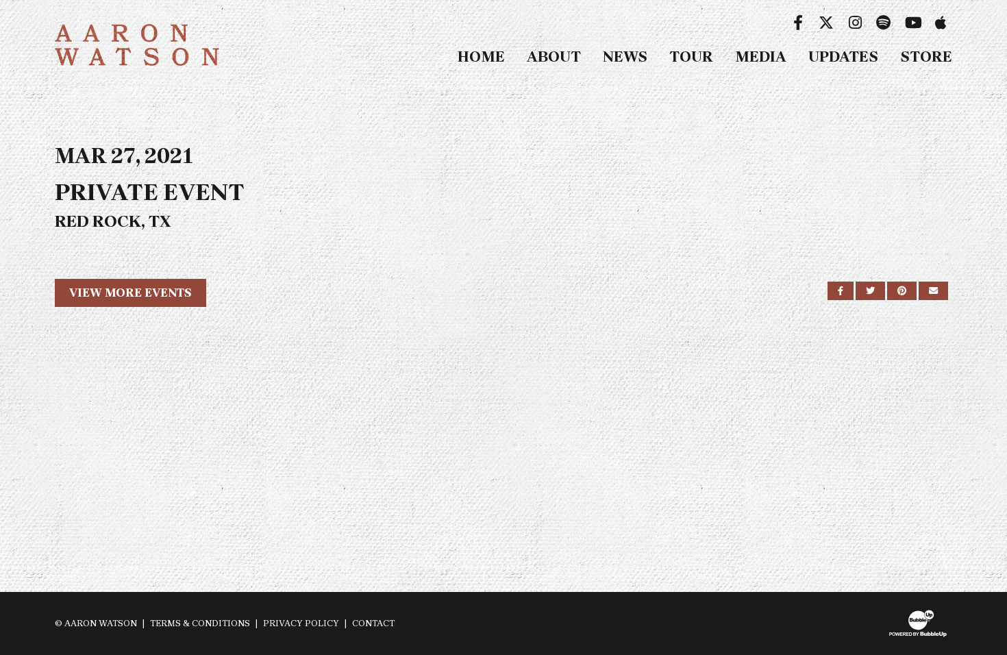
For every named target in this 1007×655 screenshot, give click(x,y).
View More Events (130, 292)
